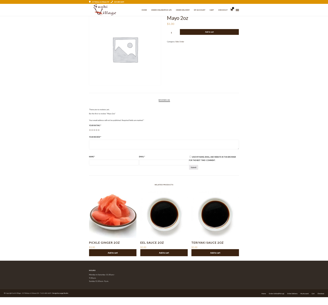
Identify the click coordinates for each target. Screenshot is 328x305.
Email (142, 157)
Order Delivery (183, 10)
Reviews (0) (164, 100)
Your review (95, 137)
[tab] (164, 100)
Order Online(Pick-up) (161, 10)
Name (92, 157)
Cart (212, 10)
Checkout (223, 10)
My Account (199, 10)
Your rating (95, 125)
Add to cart (209, 32)
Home (144, 10)
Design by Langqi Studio (60, 293)
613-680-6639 (119, 2)
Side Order (179, 41)
